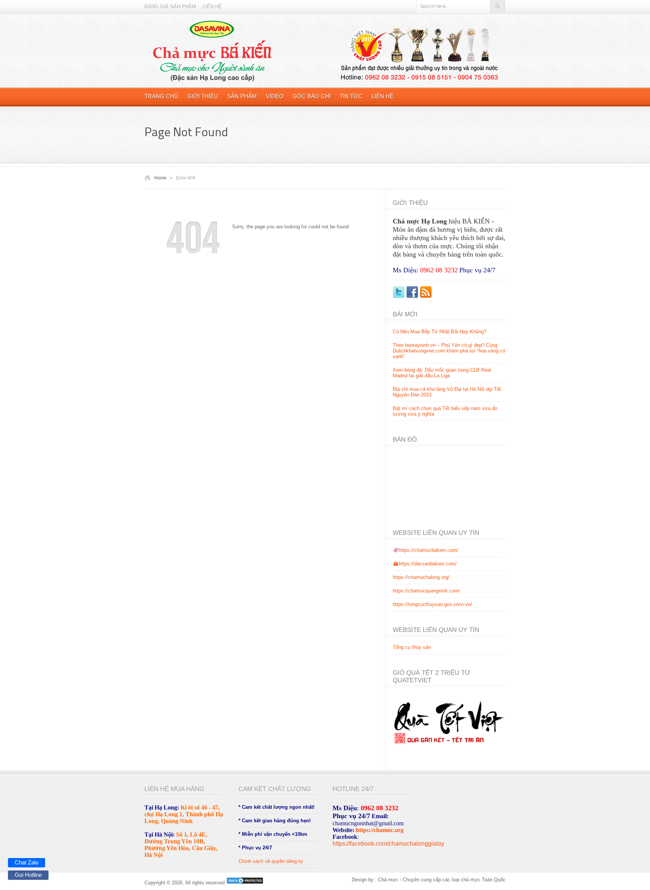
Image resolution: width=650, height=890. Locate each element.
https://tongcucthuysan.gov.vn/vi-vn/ (432, 604)
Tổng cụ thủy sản (412, 647)
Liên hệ (212, 6)
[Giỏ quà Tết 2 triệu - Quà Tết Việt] (449, 750)
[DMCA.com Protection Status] (244, 882)
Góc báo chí (312, 96)
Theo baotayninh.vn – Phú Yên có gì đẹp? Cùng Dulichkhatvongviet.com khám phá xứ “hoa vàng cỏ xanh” (449, 350)
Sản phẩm (242, 96)
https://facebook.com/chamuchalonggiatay (388, 843)
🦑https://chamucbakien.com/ (425, 550)
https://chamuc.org (380, 830)
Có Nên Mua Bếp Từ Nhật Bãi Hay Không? (439, 331)
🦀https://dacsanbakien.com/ (425, 564)
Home (160, 178)
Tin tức (351, 96)
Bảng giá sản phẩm (170, 6)
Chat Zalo (26, 862)
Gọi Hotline (28, 875)
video (275, 96)
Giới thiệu (202, 96)
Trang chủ (161, 96)
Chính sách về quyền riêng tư (270, 861)
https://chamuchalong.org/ (421, 577)
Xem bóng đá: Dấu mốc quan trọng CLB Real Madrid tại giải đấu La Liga (442, 372)
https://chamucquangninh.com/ (426, 591)
